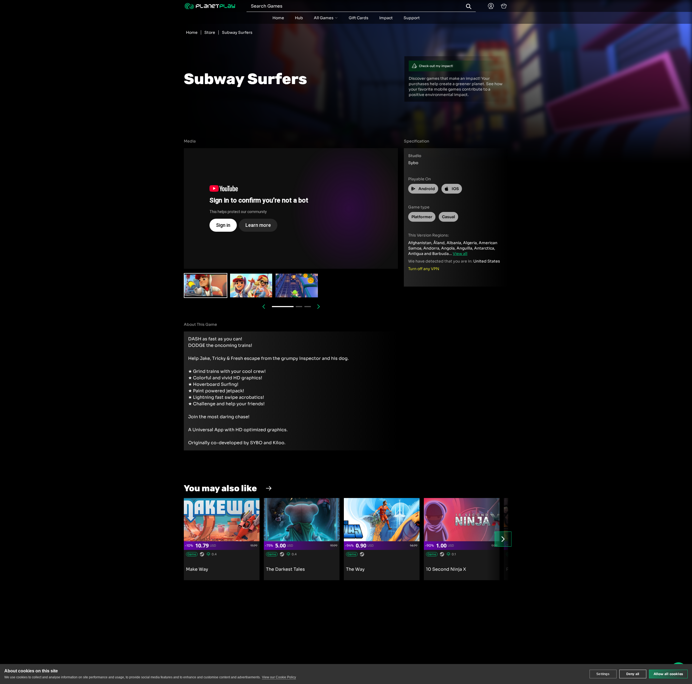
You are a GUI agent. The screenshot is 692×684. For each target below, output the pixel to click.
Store (209, 32)
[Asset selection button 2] (296, 285)
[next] (503, 539)
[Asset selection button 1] (251, 285)
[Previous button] (263, 306)
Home (278, 17)
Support (412, 17)
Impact (386, 17)
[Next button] (318, 306)
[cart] (504, 6)
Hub (299, 17)
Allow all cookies (668, 674)
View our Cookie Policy (279, 677)
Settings (603, 674)
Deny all (632, 674)
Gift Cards (358, 17)
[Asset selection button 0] (205, 285)
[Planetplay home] (210, 6)
